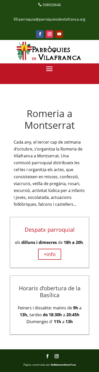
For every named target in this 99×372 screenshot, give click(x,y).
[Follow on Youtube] (59, 34)
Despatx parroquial (50, 229)
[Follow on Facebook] (40, 34)
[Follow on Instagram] (49, 34)
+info (50, 254)
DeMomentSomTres (63, 364)
